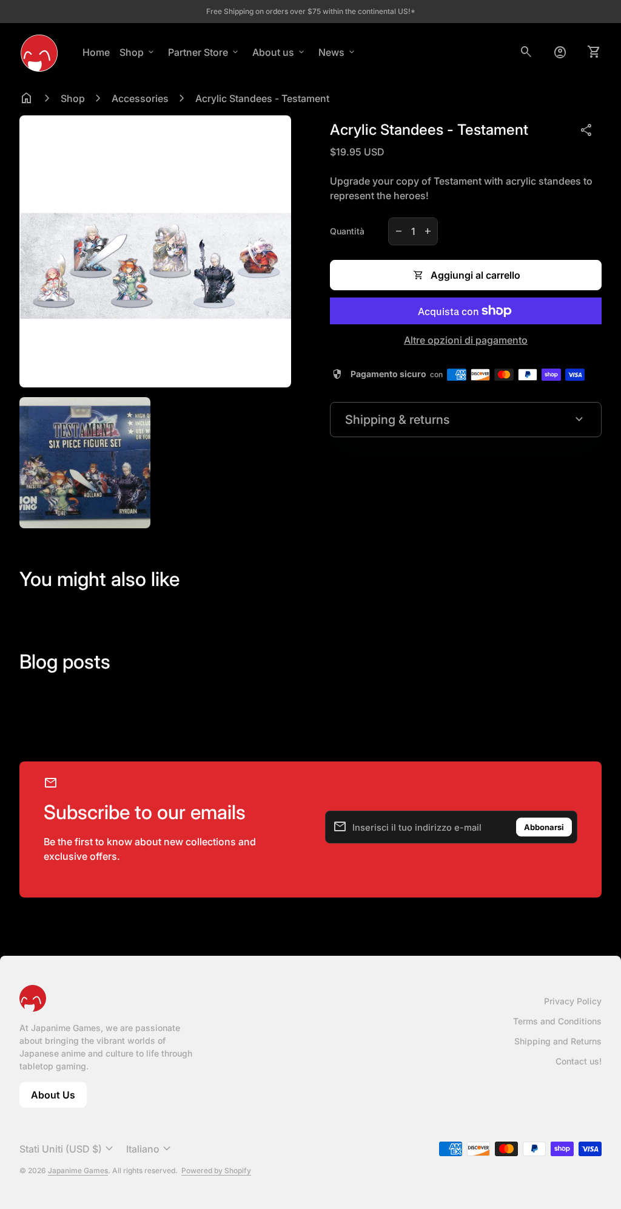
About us (279, 52)
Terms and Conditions (557, 1021)
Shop (137, 52)
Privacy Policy (573, 1001)
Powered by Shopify (216, 1170)
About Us (59, 1098)
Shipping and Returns (558, 1041)
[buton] (67, 1149)
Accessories (140, 98)
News (337, 52)
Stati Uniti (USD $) (67, 1149)
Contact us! (579, 1061)
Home (96, 52)
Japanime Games (78, 1170)
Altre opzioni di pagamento (466, 340)
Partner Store (204, 52)
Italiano (150, 1149)
